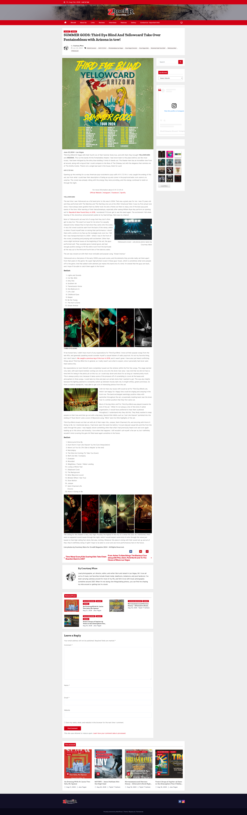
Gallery (133, 22)
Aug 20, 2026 (102, 787)
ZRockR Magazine (165, 131)
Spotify (123, 193)
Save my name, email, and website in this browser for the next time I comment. (95, 722)
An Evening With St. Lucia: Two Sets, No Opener (93, 607)
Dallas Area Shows (89, 601)
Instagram (106, 193)
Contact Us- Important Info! (150, 22)
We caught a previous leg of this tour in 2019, (93, 358)
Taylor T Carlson (144, 608)
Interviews (112, 22)
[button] (66, 327)
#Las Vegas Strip (143, 48)
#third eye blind (172, 48)
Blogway (131, 811)
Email (66, 698)
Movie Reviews (101, 751)
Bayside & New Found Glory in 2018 (82, 212)
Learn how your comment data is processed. (109, 733)
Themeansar (139, 811)
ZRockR (73, 22)
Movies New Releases (103, 757)
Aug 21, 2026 (87, 610)
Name (67, 685)
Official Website (96, 193)
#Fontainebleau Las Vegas (116, 48)
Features (124, 22)
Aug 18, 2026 (132, 608)
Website (67, 710)
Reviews (102, 22)
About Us (83, 22)
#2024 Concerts (91, 48)
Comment (68, 645)
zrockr (175, 131)
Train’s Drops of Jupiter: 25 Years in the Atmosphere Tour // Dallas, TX (94, 623)
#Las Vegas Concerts (131, 48)
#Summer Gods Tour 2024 (158, 48)
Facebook (115, 193)
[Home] (65, 22)
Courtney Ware (78, 46)
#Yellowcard (74, 51)
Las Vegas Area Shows (135, 601)
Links (93, 22)
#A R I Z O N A (102, 48)
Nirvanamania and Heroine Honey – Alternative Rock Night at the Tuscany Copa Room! (138, 784)
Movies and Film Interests (104, 754)
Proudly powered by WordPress (113, 811)
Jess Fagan (97, 610)
